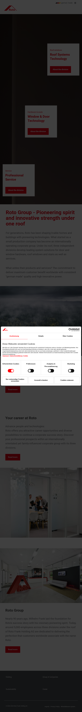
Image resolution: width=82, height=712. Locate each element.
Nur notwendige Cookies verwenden (15, 380)
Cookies (25, 356)
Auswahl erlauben (41, 380)
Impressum (5, 356)
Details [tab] (41, 336)
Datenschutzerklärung (16, 356)
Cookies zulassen (67, 380)
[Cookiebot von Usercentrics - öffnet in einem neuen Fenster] (70, 329)
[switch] (31, 370)
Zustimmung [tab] (14, 336)
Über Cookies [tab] (68, 336)
